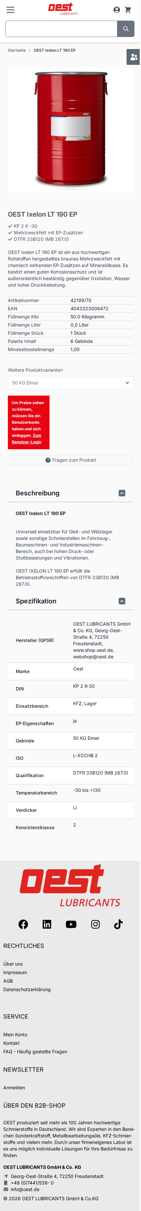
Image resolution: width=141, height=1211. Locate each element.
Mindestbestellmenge (31, 349)
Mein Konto (15, 1034)
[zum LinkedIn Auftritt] (47, 924)
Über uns (13, 964)
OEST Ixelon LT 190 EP (55, 50)
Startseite (17, 50)
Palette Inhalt (22, 341)
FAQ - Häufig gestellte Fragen (35, 1051)
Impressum (15, 972)
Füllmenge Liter (24, 325)
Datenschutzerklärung (27, 989)
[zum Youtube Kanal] (71, 924)
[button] (70, 130)
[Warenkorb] (128, 9)
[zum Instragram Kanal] (95, 924)
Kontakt (11, 1043)
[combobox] (61, 29)
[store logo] (63, 9)
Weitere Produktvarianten (35, 370)
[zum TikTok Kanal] (118, 924)
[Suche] (125, 29)
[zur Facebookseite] (23, 924)
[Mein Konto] (117, 10)
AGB (8, 981)
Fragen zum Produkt (74, 460)
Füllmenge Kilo (23, 316)
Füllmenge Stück (26, 333)
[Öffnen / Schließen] (127, 383)
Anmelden (14, 1087)
